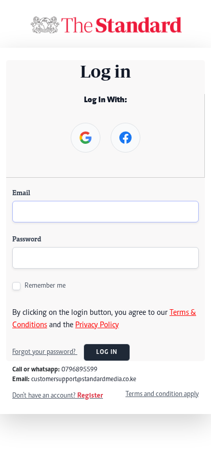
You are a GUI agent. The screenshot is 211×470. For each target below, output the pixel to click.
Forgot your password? (44, 352)
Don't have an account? (57, 396)
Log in (106, 352)
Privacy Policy (97, 325)
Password (26, 239)
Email (21, 193)
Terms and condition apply (162, 394)
